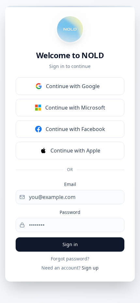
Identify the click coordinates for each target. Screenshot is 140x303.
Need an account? (70, 268)
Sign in (70, 244)
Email (70, 184)
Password (70, 212)
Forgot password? (70, 259)
